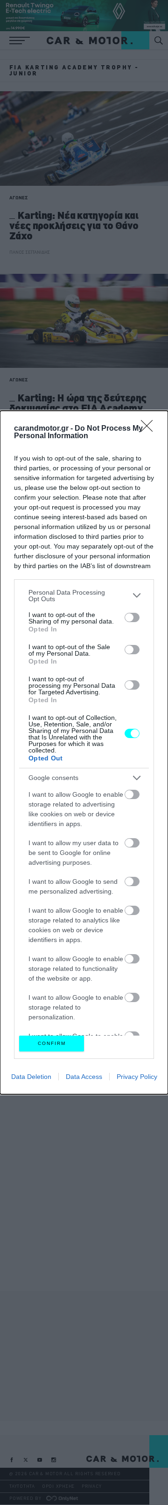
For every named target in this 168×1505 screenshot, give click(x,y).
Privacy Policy (137, 1076)
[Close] (150, 429)
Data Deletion (31, 1076)
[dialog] (84, 753)
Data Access (84, 1076)
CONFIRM (52, 1043)
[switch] (132, 617)
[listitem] (84, 595)
